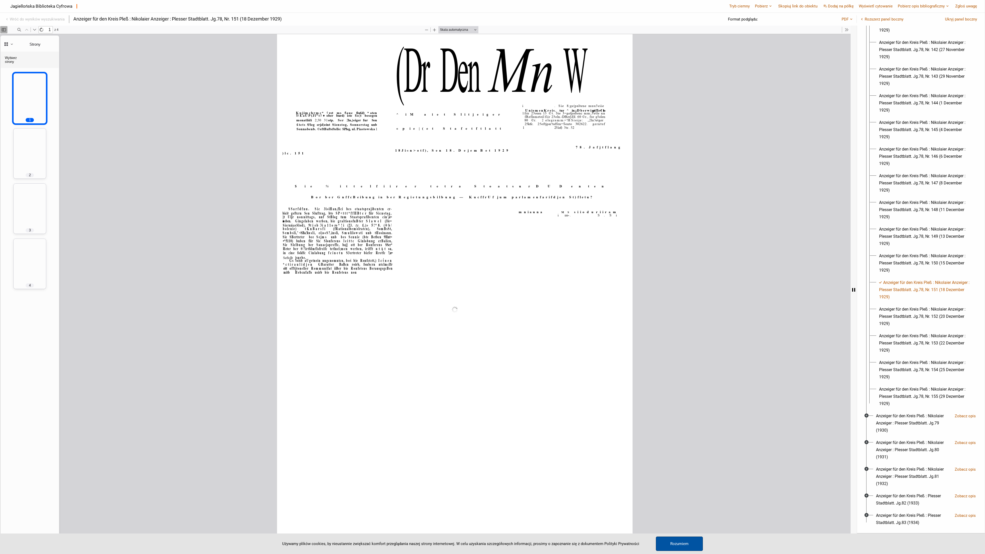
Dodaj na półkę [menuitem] (841, 6)
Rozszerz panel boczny (884, 19)
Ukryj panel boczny (961, 19)
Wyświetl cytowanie (876, 6)
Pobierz (761, 6)
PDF (845, 19)
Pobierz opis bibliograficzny (921, 6)
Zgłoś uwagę (966, 6)
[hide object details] (854, 290)
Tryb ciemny (739, 6)
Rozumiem (679, 543)
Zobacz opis (965, 416)
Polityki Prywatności (621, 543)
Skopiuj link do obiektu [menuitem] (797, 6)
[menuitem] (925, 49)
